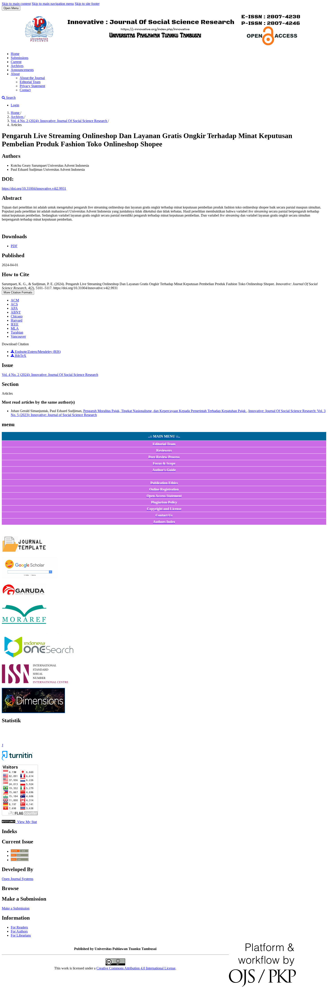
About (15, 74)
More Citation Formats (18, 292)
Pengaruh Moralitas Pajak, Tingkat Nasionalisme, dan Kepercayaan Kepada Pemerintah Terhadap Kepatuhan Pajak (165, 411)
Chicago (17, 316)
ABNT (16, 312)
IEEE (15, 324)
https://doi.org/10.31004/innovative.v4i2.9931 (34, 188)
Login (15, 105)
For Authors (19, 931)
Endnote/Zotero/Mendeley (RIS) (37, 352)
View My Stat (26, 822)
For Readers (19, 927)
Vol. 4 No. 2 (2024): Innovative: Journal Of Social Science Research (59, 121)
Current (16, 62)
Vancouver (18, 336)
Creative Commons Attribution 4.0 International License (135, 968)
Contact (25, 90)
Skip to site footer (87, 4)
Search (10, 97)
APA (14, 308)
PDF (14, 246)
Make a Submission (15, 908)
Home (15, 54)
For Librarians (21, 935)
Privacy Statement (32, 86)
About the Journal (32, 78)
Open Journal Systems (17, 879)
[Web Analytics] (8, 822)
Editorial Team (30, 82)
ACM (15, 300)
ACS (14, 304)
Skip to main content (16, 4)
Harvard (16, 320)
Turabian (17, 332)
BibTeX (20, 356)
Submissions (19, 58)
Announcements (22, 70)
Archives (17, 66)
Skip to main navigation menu (53, 4)
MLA (15, 328)
